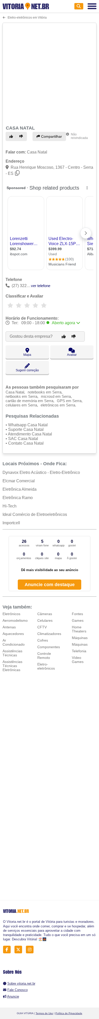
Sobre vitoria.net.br (21, 983)
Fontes (77, 614)
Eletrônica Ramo (18, 498)
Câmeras (44, 614)
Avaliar (72, 355)
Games (78, 620)
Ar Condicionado (14, 642)
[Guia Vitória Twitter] (19, 949)
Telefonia (79, 651)
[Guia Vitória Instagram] (31, 949)
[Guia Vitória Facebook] (8, 949)
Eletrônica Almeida (20, 489)
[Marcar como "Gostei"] (12, 136)
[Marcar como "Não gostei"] (21, 136)
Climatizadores (49, 634)
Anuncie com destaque (50, 584)
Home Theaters (79, 629)
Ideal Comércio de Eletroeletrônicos (35, 514)
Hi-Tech (9, 506)
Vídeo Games (78, 660)
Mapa (27, 355)
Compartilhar (51, 136)
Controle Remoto (44, 656)
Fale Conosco (17, 990)
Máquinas (80, 638)
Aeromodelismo (15, 620)
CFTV (42, 627)
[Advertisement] (49, 73)
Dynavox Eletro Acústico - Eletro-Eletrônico (41, 472)
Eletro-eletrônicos (46, 666)
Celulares (45, 620)
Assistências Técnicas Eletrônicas (12, 666)
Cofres (42, 640)
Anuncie (13, 996)
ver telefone (40, 286)
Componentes (48, 647)
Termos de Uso (44, 1013)
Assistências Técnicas (12, 653)
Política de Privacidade (68, 1013)
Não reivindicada (79, 136)
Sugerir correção (27, 370)
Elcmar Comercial (19, 481)
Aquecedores (13, 634)
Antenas (9, 627)
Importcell (11, 523)
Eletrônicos (11, 614)
